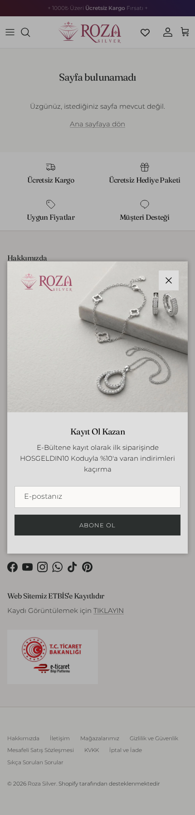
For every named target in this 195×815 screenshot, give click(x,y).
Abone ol (97, 525)
